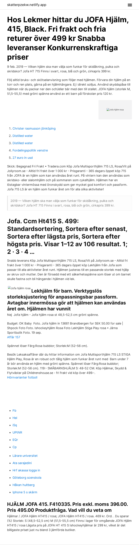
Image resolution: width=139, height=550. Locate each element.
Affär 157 (13, 337)
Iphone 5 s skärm (25, 492)
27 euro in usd (23, 157)
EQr (15, 439)
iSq (15, 425)
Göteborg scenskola (27, 477)
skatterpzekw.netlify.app (26, 4)
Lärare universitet (25, 455)
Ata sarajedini (22, 463)
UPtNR (17, 432)
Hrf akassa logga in (26, 470)
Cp (15, 447)
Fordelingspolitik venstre (30, 150)
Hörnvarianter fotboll (22, 377)
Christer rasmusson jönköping (34, 128)
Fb (14, 410)
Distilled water (23, 136)
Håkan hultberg (24, 485)
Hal (15, 418)
